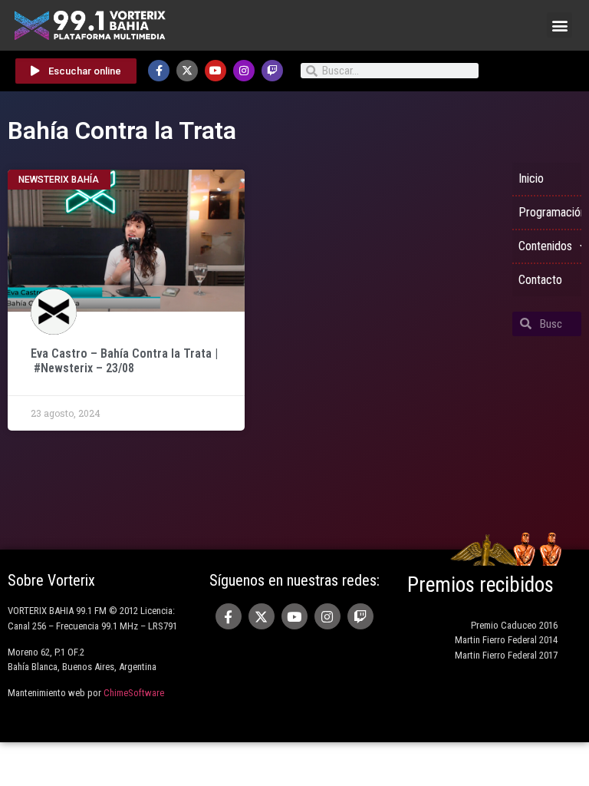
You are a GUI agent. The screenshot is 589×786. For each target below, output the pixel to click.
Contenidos (545, 246)
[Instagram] (244, 70)
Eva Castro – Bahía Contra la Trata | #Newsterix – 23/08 (124, 360)
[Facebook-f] (158, 70)
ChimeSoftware (134, 692)
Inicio (531, 178)
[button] (559, 25)
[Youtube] (215, 70)
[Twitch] (272, 70)
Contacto (540, 279)
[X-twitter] (187, 70)
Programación (549, 212)
